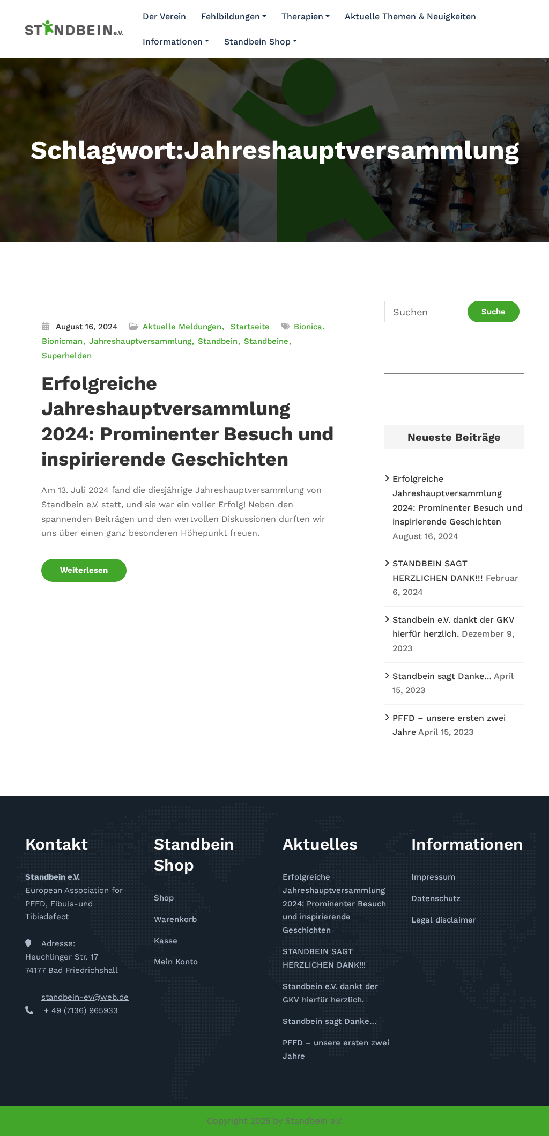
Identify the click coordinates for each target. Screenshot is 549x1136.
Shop (164, 898)
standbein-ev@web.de (85, 997)
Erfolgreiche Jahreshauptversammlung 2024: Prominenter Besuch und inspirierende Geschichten (334, 903)
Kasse (165, 941)
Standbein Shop (257, 41)
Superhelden (67, 355)
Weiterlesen (84, 570)
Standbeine (266, 341)
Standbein (218, 341)
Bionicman (62, 341)
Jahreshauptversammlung (140, 341)
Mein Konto (176, 962)
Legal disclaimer (443, 920)
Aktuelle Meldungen (182, 326)
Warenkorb (175, 919)
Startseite (250, 326)
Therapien (302, 16)
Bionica (308, 326)
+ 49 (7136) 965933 (79, 1010)
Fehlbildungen (230, 16)
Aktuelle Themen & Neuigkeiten (410, 16)
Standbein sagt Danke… (442, 676)
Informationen (173, 41)
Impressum (433, 877)
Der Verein (164, 16)
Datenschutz (436, 898)
